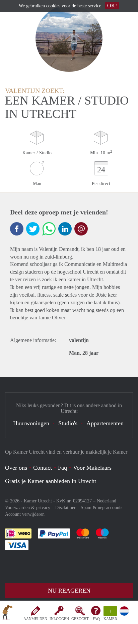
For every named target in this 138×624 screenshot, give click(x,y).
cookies (53, 5)
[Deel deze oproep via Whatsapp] (49, 229)
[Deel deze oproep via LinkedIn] (65, 229)
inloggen (59, 619)
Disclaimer (65, 507)
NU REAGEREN (69, 590)
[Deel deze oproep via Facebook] (16, 229)
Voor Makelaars (92, 467)
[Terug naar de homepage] (7, 613)
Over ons (16, 467)
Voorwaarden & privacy (27, 507)
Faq (62, 467)
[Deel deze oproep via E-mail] (81, 229)
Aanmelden (35, 619)
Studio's (67, 423)
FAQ (96, 619)
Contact (42, 467)
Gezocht (80, 619)
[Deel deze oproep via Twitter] (33, 229)
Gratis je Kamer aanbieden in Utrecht (50, 481)
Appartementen (105, 423)
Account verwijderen (25, 514)
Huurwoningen (31, 423)
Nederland (106, 500)
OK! (112, 5)
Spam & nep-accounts (101, 507)
